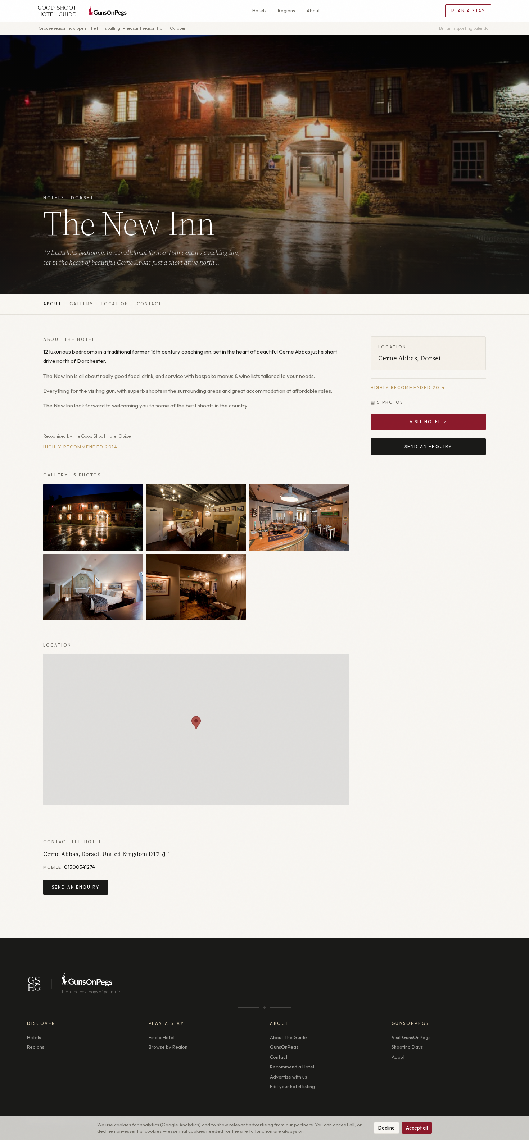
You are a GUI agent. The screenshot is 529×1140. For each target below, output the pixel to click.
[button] (196, 723)
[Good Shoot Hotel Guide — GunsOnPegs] (82, 10)
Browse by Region (168, 1047)
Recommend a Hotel (292, 1067)
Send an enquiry (75, 887)
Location (114, 303)
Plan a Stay (468, 10)
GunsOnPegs (284, 1047)
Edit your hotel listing (292, 1086)
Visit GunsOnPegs (411, 1037)
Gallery (81, 303)
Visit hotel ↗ (428, 422)
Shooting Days (407, 1047)
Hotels (259, 10)
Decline (386, 1128)
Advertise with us (288, 1077)
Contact (149, 303)
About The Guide (288, 1037)
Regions (286, 10)
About (313, 10)
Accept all (417, 1128)
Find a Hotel (162, 1037)
